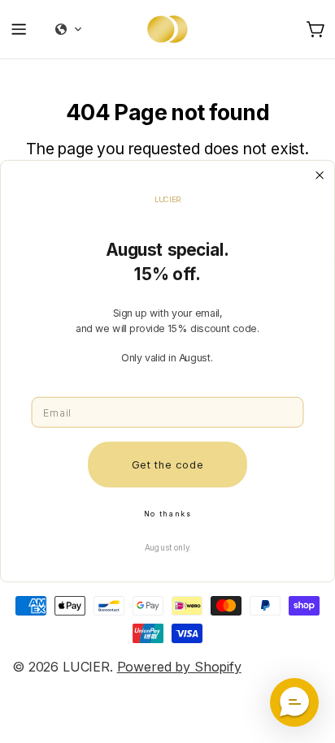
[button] (294, 702)
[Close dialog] (319, 175)
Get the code (167, 464)
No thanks (167, 514)
